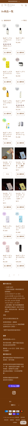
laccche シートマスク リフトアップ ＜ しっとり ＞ (7, 196)
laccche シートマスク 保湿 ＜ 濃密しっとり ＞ (20, 164)
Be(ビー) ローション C (20, 39)
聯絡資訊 (23, 420)
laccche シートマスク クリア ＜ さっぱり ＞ (20, 195)
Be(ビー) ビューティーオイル (7, 257)
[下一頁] (18, 275)
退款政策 (23, 417)
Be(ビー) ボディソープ (20, 102)
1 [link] (9, 275)
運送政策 (18, 420)
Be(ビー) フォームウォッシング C (7, 40)
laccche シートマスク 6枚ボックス (7, 164)
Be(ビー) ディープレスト (7, 227)
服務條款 (12, 420)
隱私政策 (6, 420)
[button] (2, 5)
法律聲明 (15, 422)
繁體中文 (13, 405)
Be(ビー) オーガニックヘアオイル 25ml (7, 134)
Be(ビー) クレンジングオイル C (7, 102)
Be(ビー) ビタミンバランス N (7, 73)
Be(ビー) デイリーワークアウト (20, 228)
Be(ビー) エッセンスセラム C (20, 257)
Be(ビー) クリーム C (20, 72)
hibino (8, 417)
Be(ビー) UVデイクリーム (20, 133)
